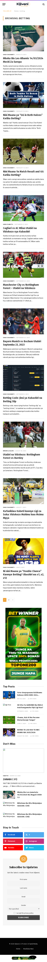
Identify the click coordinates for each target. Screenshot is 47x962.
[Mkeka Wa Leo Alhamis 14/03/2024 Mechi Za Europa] (23, 38)
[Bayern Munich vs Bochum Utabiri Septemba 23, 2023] (23, 321)
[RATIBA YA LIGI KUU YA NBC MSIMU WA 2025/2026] (9, 732)
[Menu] (4, 4)
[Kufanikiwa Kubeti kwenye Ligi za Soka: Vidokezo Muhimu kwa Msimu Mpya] (23, 491)
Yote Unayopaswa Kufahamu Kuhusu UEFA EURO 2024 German (29, 695)
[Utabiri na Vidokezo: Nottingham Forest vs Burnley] (23, 435)
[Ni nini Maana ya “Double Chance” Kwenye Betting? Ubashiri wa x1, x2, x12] (23, 551)
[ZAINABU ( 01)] (23, 760)
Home (16, 11)
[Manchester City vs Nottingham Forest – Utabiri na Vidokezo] (23, 265)
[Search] (43, 4)
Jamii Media (33, 944)
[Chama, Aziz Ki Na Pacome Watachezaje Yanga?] (9, 720)
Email (23, 897)
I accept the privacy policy (24, 913)
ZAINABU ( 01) (10, 779)
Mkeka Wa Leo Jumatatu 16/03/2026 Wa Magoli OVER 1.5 (29, 794)
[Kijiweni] (23, 4)
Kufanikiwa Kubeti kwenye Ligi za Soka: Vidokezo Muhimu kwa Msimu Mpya (23, 515)
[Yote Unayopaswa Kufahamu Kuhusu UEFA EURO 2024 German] (9, 695)
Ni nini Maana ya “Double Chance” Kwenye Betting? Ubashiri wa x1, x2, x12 (23, 575)
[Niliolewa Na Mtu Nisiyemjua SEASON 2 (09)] (9, 806)
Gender (23, 905)
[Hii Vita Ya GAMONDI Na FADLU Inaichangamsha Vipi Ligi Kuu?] (9, 708)
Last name (23, 888)
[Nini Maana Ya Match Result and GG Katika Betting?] (23, 152)
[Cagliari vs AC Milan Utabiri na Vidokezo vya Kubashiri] (23, 208)
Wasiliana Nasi (28, 949)
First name (23, 879)
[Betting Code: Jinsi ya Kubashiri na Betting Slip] (23, 378)
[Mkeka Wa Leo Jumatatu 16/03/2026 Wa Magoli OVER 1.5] (9, 795)
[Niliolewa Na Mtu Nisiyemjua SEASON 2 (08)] (9, 817)
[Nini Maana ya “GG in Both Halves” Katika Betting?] (23, 95)
